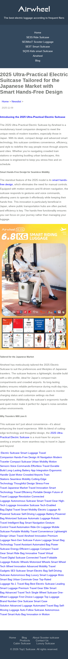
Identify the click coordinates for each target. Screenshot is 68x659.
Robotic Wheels (20, 561)
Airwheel (38, 55)
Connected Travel (36, 557)
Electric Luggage (47, 509)
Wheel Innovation (16, 566)
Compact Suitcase (20, 461)
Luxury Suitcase (45, 643)
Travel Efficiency (23, 492)
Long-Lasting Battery (18, 470)
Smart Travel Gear (47, 500)
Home (37, 32)
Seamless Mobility (20, 479)
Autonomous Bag (20, 575)
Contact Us (42, 640)
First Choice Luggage (31, 596)
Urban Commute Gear (25, 579)
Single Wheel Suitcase (44, 592)
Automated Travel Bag (46, 605)
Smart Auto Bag (17, 614)
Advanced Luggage (21, 605)
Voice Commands (20, 465)
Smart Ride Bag (16, 553)
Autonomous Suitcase (23, 500)
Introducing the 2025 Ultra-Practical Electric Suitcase (32, 116)
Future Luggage (42, 540)
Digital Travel (12, 509)
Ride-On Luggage (40, 527)
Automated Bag (41, 544)
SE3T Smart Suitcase (37, 46)
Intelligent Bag (16, 522)
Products (25, 640)
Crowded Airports (33, 474)
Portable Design (42, 492)
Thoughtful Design (24, 483)
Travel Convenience (41, 531)
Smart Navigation (35, 522)
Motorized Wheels (40, 561)
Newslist (16, 101)
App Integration (40, 470)
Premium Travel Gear (30, 588)
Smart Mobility (29, 509)
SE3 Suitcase (18, 570)
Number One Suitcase (20, 601)
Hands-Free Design (25, 457)
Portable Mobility (20, 531)
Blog (37, 60)
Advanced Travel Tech (18, 592)
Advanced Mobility (37, 566)
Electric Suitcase (10, 452)
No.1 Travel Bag (20, 583)
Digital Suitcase (16, 557)
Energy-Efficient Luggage (25, 548)
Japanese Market (18, 487)
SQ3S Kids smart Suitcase (38, 51)
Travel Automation (19, 527)
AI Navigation (44, 457)
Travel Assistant (23, 544)
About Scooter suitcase (46, 637)
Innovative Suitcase (28, 505)
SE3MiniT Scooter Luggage (37, 41)
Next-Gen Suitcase (21, 540)
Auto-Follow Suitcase (32, 609)
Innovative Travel (35, 553)
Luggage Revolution (19, 496)
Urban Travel (16, 535)
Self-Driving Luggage (33, 513)
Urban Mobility (40, 461)
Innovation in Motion (38, 614)
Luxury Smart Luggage (44, 575)
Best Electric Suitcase (42, 583)
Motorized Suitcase (16, 518)
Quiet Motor (15, 474)
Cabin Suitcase (22, 643)
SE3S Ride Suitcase (37, 37)
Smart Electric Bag (37, 570)
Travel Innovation (38, 487)
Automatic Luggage (39, 518)
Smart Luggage (29, 452)
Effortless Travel (40, 465)
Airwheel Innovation (35, 535)
